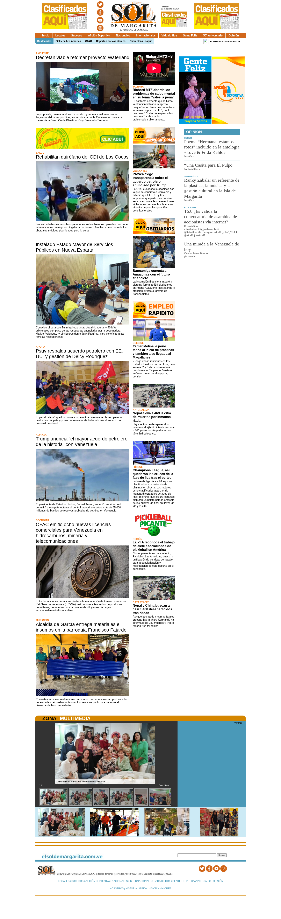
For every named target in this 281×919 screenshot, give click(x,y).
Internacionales (146, 35)
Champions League (141, 41)
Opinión (234, 35)
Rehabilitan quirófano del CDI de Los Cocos (82, 157)
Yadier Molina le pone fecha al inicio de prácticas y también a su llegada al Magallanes (153, 351)
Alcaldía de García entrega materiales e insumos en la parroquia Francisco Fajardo (81, 627)
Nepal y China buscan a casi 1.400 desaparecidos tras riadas (152, 609)
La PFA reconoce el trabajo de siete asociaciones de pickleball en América (154, 546)
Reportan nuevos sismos (110, 41)
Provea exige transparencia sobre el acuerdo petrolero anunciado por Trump (150, 179)
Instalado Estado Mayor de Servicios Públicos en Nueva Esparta (74, 247)
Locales (60, 35)
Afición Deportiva (99, 35)
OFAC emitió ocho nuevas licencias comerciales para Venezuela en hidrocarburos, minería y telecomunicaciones (73, 533)
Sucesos (76, 35)
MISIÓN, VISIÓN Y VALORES (155, 888)
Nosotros (117, 888)
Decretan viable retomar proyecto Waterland (82, 57)
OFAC (88, 41)
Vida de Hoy (169, 35)
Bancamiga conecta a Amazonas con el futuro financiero (151, 274)
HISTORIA (131, 888)
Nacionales (123, 35)
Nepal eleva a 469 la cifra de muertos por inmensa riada (152, 416)
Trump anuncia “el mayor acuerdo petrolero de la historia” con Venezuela (82, 441)
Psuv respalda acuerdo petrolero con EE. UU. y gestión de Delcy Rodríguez (79, 353)
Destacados (44, 41)
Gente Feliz (190, 35)
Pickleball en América (68, 41)
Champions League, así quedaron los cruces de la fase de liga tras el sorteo (153, 473)
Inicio (45, 35)
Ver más (238, 723)
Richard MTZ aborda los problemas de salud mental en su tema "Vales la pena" (154, 93)
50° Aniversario (213, 35)
